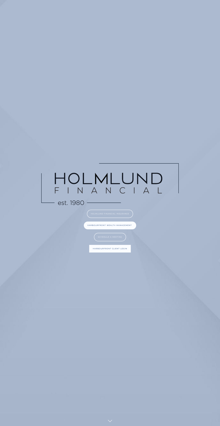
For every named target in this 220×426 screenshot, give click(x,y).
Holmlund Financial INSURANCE (110, 214)
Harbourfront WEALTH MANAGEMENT (110, 225)
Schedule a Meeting (110, 237)
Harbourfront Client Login (110, 249)
